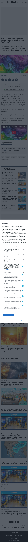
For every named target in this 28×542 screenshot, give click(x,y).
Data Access (14, 319)
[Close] (25, 222)
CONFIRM (8, 315)
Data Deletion (6, 319)
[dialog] (14, 271)
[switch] (23, 249)
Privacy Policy (22, 319)
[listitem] (14, 247)
